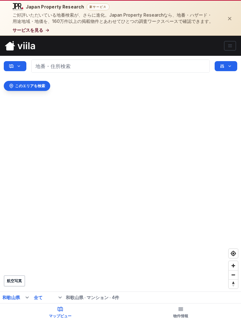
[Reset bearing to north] (233, 283)
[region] (120, 188)
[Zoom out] (233, 274)
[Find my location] (233, 253)
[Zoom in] (233, 265)
